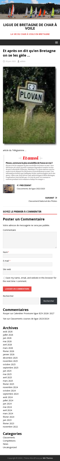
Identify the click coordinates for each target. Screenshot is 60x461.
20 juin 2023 (11, 61)
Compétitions (9, 440)
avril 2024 (7, 410)
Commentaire (9, 230)
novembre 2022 (10, 426)
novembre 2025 (10, 361)
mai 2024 (7, 407)
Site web (7, 269)
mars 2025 (8, 380)
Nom (5, 252)
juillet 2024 (8, 400)
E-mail (6, 260)
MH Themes (48, 458)
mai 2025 (7, 374)
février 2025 (8, 384)
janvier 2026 (8, 354)
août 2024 (8, 397)
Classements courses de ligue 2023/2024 (29, 318)
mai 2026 (7, 341)
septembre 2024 (10, 393)
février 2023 (8, 423)
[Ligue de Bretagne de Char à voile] (30, 17)
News (5, 444)
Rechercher (8, 296)
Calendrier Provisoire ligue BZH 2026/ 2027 (34, 313)
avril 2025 (7, 377)
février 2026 (8, 351)
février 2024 (8, 416)
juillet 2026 (8, 334)
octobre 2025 (9, 364)
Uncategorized (10, 447)
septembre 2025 (10, 367)
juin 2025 (7, 370)
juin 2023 (7, 420)
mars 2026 (8, 348)
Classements (9, 437)
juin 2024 (7, 403)
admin (22, 61)
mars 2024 (8, 413)
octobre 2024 (9, 390)
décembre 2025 (10, 357)
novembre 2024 (10, 387)
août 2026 (8, 331)
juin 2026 (7, 338)
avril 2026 (7, 344)
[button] (56, 42)
